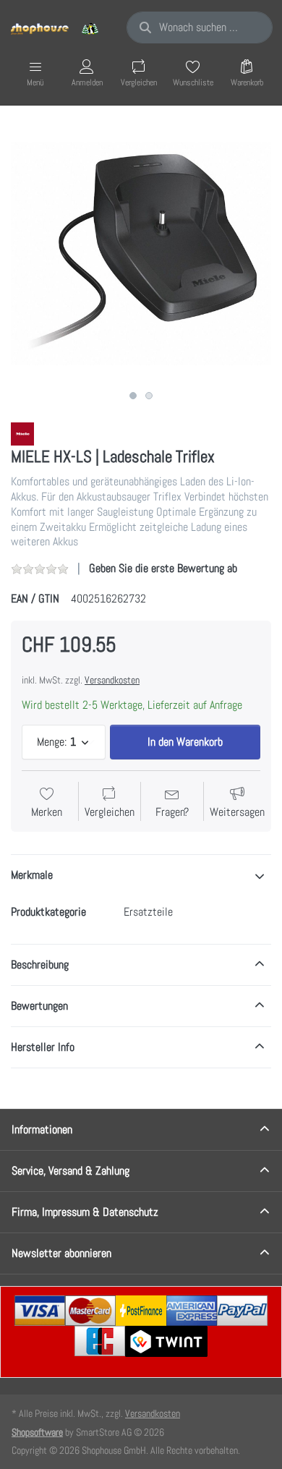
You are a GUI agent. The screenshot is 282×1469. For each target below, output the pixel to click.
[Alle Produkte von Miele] (22, 432)
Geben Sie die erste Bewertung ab (163, 568)
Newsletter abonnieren (61, 1253)
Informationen (42, 1129)
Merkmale (32, 874)
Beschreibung (40, 964)
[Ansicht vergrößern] (141, 253)
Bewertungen (39, 1005)
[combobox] (200, 27)
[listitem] (141, 253)
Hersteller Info (42, 1047)
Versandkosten (112, 679)
